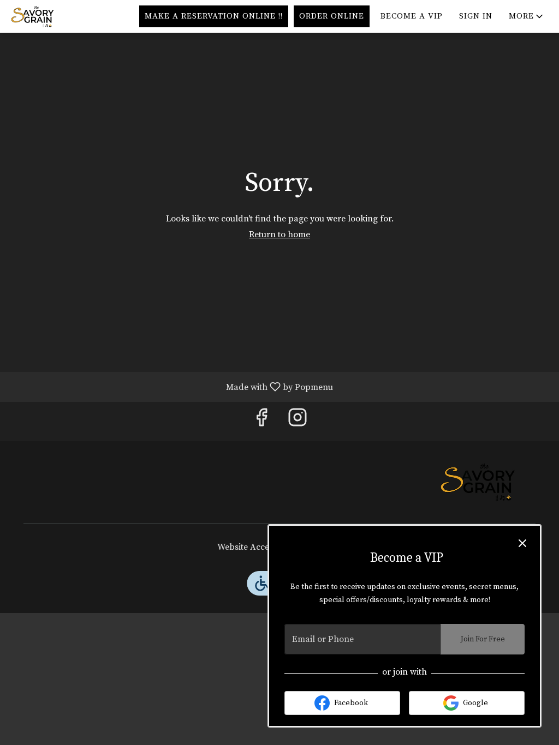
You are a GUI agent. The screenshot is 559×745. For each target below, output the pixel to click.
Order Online (331, 16)
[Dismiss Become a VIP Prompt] (522, 543)
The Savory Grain (477, 482)
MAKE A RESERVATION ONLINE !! (214, 16)
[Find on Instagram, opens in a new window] (297, 421)
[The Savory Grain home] (58, 16)
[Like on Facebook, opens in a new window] (261, 421)
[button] (526, 16)
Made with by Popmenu (170, 386)
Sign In (475, 16)
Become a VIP (411, 16)
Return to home (279, 234)
